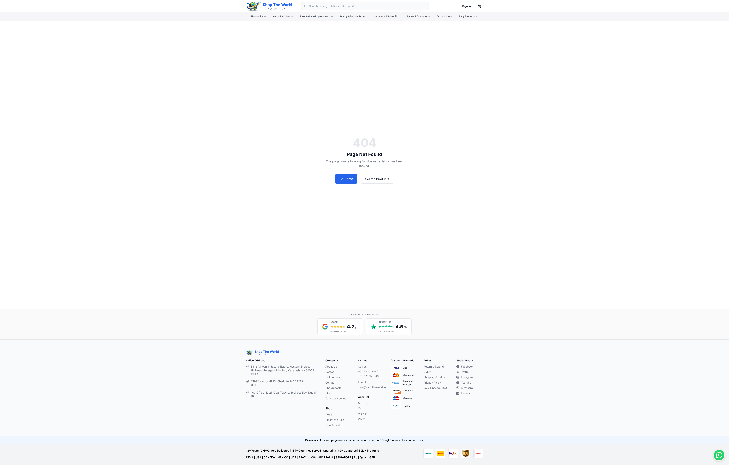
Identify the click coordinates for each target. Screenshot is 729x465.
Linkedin (466, 393)
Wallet (361, 419)
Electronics (257, 16)
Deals (328, 414)
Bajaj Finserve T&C (435, 387)
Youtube (466, 382)
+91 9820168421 (368, 371)
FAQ (328, 393)
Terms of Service (335, 398)
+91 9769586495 (369, 376)
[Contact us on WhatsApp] (719, 455)
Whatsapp (467, 387)
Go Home (346, 179)
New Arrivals (333, 425)
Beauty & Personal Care (352, 16)
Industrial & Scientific (386, 16)
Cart (360, 408)
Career (329, 371)
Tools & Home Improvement (315, 16)
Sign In (466, 6)
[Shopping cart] (479, 6)
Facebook (467, 366)
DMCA (427, 371)
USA (258, 457)
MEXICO (282, 457)
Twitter (465, 371)
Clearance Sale (334, 419)
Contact (330, 382)
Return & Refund (434, 366)
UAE (293, 457)
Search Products (377, 179)
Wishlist (362, 413)
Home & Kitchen (281, 16)
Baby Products (467, 16)
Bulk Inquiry (332, 377)
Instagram (467, 377)
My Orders (364, 403)
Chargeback (333, 387)
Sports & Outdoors (417, 16)
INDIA (249, 457)
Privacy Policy (432, 382)
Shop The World (277, 4)
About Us (331, 366)
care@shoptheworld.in (371, 387)
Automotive (443, 16)
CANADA (269, 457)
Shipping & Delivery (436, 377)
